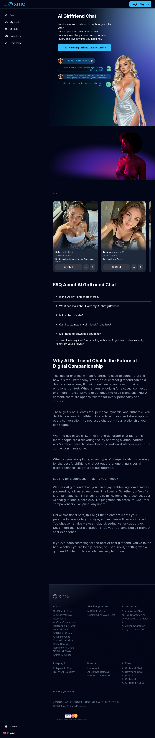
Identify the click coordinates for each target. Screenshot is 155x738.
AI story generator (64, 691)
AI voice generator (98, 606)
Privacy (115, 701)
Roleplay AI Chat (62, 668)
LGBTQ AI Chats (62, 633)
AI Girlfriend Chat (132, 668)
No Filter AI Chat (62, 611)
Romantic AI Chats (63, 647)
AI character (129, 606)
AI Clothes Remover (98, 671)
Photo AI (92, 663)
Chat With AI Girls (63, 640)
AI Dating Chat (61, 636)
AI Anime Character (133, 625)
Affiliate (69, 701)
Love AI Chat (60, 629)
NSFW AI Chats (62, 651)
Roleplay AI (59, 663)
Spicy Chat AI (61, 644)
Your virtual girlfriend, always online (84, 47)
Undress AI (93, 668)
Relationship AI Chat (64, 625)
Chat (70, 267)
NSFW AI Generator (99, 675)
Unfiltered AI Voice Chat (101, 614)
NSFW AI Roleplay (64, 671)
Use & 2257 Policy (101, 701)
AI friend (127, 663)
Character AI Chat (132, 611)
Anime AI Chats (62, 654)
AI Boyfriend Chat (132, 671)
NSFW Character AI (133, 614)
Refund (78, 701)
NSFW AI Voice (96, 611)
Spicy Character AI (133, 629)
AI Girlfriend (129, 679)
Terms (87, 701)
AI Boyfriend (129, 675)
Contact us (58, 701)
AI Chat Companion (64, 622)
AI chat (57, 606)
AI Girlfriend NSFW (133, 682)
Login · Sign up (140, 4)
